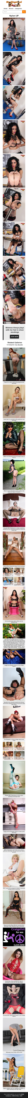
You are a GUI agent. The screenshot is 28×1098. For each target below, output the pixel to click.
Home (5, 8)
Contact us (8, 1095)
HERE (22, 1094)
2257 (21, 1095)
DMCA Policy (15, 1095)
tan (16, 344)
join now (14, 336)
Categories (18, 8)
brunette (20, 344)
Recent (11, 8)
